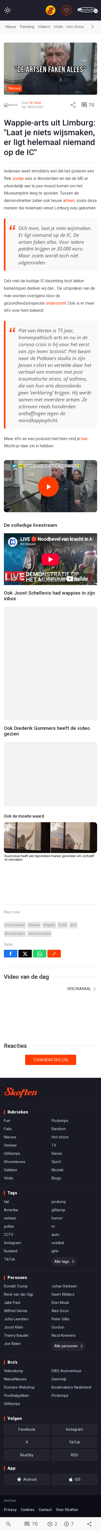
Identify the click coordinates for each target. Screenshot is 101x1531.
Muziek (57, 1170)
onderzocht (56, 303)
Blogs (56, 1178)
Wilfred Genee (15, 1311)
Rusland (10, 1251)
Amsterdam (15, 934)
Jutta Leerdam (16, 1319)
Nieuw (10, 26)
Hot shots (75, 26)
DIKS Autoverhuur (67, 1371)
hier (84, 438)
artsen (69, 200)
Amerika (11, 1210)
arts (73, 925)
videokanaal (79, 989)
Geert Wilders (63, 1294)
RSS (74, 1455)
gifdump (58, 1210)
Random (59, 1129)
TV (54, 1145)
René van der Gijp (18, 1294)
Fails (8, 1129)
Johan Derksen (64, 1286)
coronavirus (15, 925)
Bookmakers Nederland (71, 1387)
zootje (18, 178)
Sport (56, 1161)
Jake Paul (12, 1302)
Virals (58, 26)
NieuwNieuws (15, 1379)
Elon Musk (60, 1302)
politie (9, 1226)
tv (53, 1226)
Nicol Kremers (64, 1335)
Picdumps (60, 1120)
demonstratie (39, 934)
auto (55, 1234)
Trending (26, 26)
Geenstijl (59, 1379)
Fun (7, 1120)
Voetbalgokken (16, 1395)
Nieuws (10, 1137)
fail (6, 1201)
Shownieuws (14, 1161)
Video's (44, 26)
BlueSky (26, 1455)
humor (57, 1218)
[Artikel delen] (73, 105)
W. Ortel (35, 103)
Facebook (26, 1429)
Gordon (58, 1327)
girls (55, 1251)
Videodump (13, 1371)
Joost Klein (13, 1327)
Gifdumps (12, 1153)
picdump (59, 1201)
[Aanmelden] (87, 10)
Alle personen (66, 1346)
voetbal (58, 1243)
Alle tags (61, 1261)
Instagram (12, 1243)
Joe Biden (12, 1343)
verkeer (10, 1218)
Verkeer (10, 1145)
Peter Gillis (60, 1319)
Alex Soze (60, 1311)
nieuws (34, 925)
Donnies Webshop (19, 1387)
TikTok (9, 1259)
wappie (49, 925)
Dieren (57, 1153)
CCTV (8, 1234)
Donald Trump (15, 1286)
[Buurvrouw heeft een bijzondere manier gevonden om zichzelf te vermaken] (50, 837)
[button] (92, 27)
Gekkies (10, 1170)
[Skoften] (21, 1092)
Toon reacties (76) (50, 1060)
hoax (63, 925)
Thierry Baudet (16, 1335)
